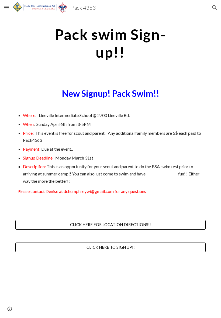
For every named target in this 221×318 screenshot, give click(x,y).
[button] (6, 7)
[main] (110, 43)
